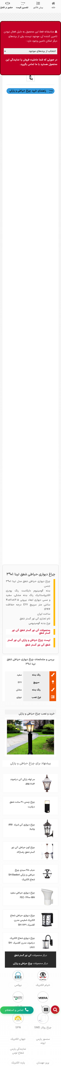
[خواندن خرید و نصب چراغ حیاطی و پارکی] (30, 737)
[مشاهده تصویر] (30, 77)
